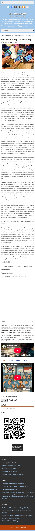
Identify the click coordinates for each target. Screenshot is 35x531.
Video (3, 360)
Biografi (8, 35)
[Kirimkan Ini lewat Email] (3, 262)
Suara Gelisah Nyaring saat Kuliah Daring (16, 39)
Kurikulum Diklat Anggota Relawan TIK (12, 474)
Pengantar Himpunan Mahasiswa (11, 465)
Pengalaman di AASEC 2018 (9, 489)
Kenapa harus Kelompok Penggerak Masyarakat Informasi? (18, 492)
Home (3, 35)
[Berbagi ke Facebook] (9, 262)
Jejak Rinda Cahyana (17, 13)
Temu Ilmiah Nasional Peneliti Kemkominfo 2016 (15, 486)
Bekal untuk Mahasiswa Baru (9, 471)
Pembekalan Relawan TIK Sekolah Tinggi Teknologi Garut (17, 508)
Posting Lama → (29, 266)
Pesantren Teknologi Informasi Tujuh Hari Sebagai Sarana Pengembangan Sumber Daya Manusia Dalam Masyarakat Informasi (17, 496)
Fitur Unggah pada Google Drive (10, 462)
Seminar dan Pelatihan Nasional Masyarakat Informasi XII (17, 515)
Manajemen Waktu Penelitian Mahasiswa (13, 483)
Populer (11, 360)
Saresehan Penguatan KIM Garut (10, 518)
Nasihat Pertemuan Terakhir (9, 468)
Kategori (18, 360)
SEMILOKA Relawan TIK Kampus (10, 521)
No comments (18, 42)
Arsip (25, 360)
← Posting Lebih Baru (7, 266)
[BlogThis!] (5, 262)
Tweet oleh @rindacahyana (8, 408)
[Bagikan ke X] (7, 262)
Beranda (19, 266)
